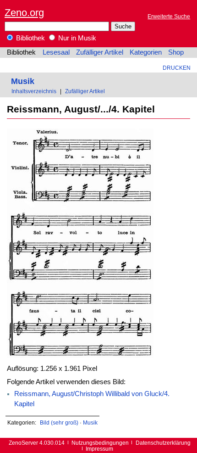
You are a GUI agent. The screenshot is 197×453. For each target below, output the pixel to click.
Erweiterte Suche (169, 16)
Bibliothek (29, 38)
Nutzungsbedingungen (100, 443)
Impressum (99, 449)
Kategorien (146, 52)
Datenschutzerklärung (163, 443)
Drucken (177, 68)
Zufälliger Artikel (99, 52)
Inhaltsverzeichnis (33, 91)
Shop (176, 52)
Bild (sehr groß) (59, 422)
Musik (22, 81)
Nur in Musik (76, 38)
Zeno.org (24, 12)
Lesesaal (56, 52)
